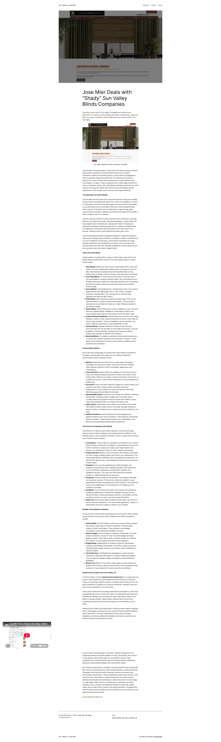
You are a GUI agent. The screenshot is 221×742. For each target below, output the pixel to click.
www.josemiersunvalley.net (92, 697)
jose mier (81, 715)
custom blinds (116, 718)
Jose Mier (86, 112)
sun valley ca (132, 718)
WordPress (158, 737)
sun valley (88, 715)
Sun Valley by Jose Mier (67, 5)
